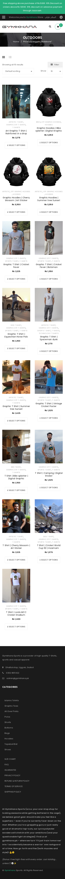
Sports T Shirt (12, 261)
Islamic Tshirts (12, 700)
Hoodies (49, 124)
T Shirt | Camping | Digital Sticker (49, 474)
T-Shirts (16, 127)
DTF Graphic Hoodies (51, 122)
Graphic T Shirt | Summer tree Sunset (16, 407)
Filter (56, 64)
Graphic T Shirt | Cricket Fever (16, 266)
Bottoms (9, 727)
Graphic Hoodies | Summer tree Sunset (48, 199)
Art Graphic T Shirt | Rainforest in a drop (16, 132)
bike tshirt (16, 467)
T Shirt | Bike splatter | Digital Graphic (16, 477)
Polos (7, 716)
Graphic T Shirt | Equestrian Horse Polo (16, 335)
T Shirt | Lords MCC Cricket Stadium (16, 613)
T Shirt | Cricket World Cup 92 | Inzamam (49, 547)
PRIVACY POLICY (12, 775)
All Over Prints (11, 711)
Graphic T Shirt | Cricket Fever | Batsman (49, 266)
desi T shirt (16, 325)
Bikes (38, 122)
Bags (7, 733)
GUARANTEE (10, 770)
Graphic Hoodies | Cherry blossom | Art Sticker (16, 199)
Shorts (8, 722)
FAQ (7, 764)
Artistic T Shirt (16, 122)
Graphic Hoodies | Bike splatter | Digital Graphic (49, 129)
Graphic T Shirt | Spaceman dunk (49, 338)
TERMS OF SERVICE (14, 786)
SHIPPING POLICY (13, 791)
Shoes (8, 749)
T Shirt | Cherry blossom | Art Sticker (16, 547)
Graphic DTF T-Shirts (16, 124)
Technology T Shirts (49, 333)
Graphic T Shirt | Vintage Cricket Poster (49, 405)
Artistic (6, 191)
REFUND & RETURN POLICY (17, 780)
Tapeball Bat (11, 744)
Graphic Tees (11, 705)
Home (16, 41)
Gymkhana (31, 17)
